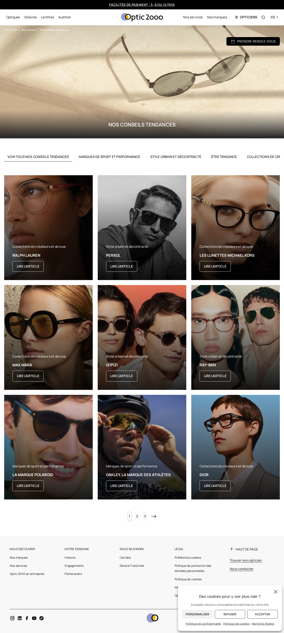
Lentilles (47, 17)
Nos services (193, 17)
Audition (64, 17)
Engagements (74, 566)
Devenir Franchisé (132, 566)
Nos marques (217, 17)
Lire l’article (28, 266)
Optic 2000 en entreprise (27, 574)
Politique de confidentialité (203, 623)
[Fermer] (276, 592)
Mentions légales (263, 623)
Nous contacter (242, 569)
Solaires (30, 17)
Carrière (125, 557)
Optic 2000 (10, 30)
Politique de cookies (188, 579)
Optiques (13, 17)
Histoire (70, 557)
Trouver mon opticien (246, 560)
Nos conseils (28, 30)
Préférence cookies (188, 557)
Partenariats (73, 574)
